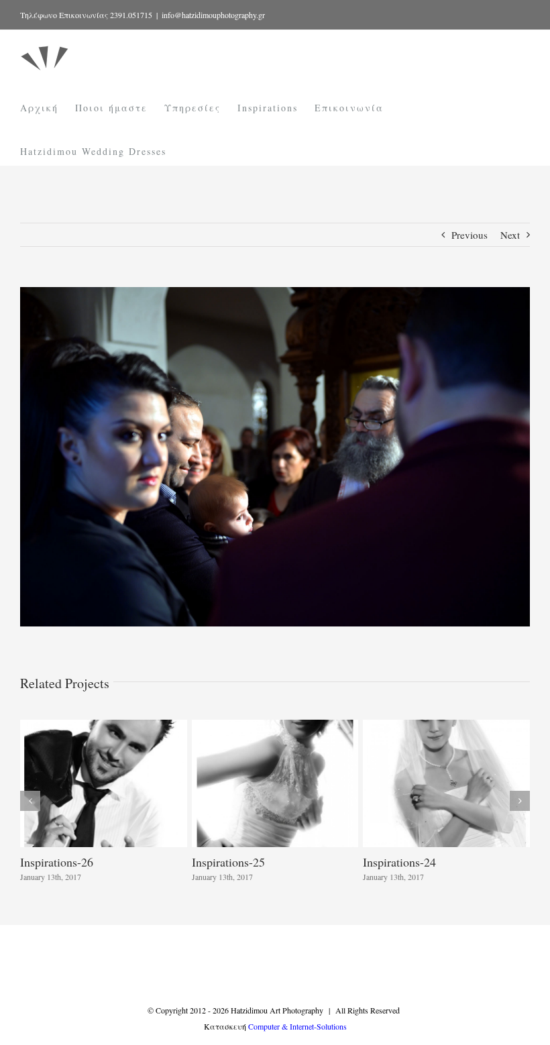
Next (510, 234)
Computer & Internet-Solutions (297, 1026)
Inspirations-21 (402, 862)
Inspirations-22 (231, 862)
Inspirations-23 (59, 862)
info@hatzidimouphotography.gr (213, 14)
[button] (30, 801)
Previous (469, 234)
